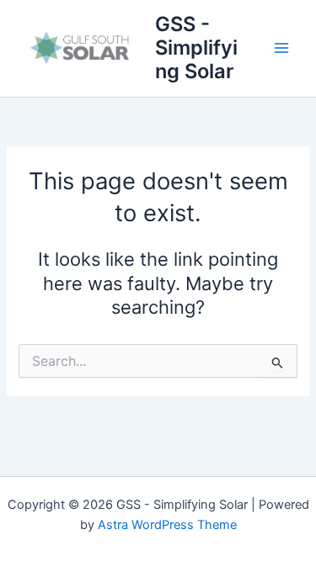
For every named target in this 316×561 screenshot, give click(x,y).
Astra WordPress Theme (167, 524)
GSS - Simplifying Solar (196, 48)
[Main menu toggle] (281, 48)
